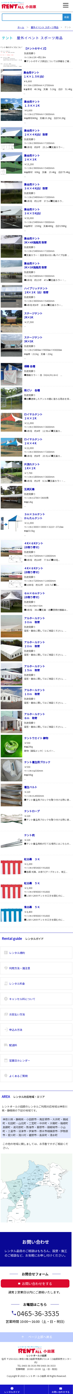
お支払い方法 (14, 1014)
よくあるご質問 (16, 1075)
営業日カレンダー (17, 1060)
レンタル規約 (14, 952)
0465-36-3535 (38, 1313)
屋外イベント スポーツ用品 (44, 27)
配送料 (10, 1045)
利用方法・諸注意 (17, 968)
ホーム (20, 27)
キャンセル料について (19, 999)
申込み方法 (13, 1029)
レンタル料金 (14, 983)
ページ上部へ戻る (36, 1337)
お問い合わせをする (35, 1283)
